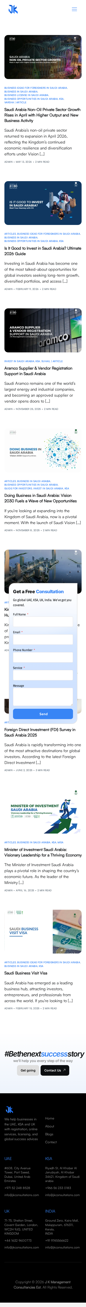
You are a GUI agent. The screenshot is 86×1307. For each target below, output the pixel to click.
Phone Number (23, 650)
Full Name (19, 614)
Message (18, 685)
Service (18, 668)
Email (17, 632)
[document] (43, 653)
